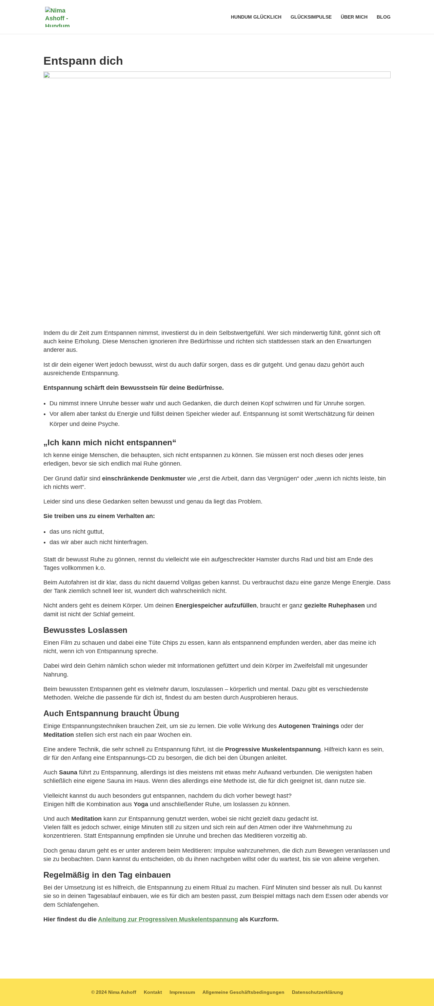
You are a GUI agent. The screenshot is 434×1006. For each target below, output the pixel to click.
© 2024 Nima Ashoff (113, 992)
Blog (384, 17)
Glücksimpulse (311, 17)
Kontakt (153, 992)
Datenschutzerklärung (317, 992)
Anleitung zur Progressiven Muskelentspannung (168, 919)
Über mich (354, 17)
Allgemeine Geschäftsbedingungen (243, 992)
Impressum (182, 992)
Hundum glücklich (256, 17)
